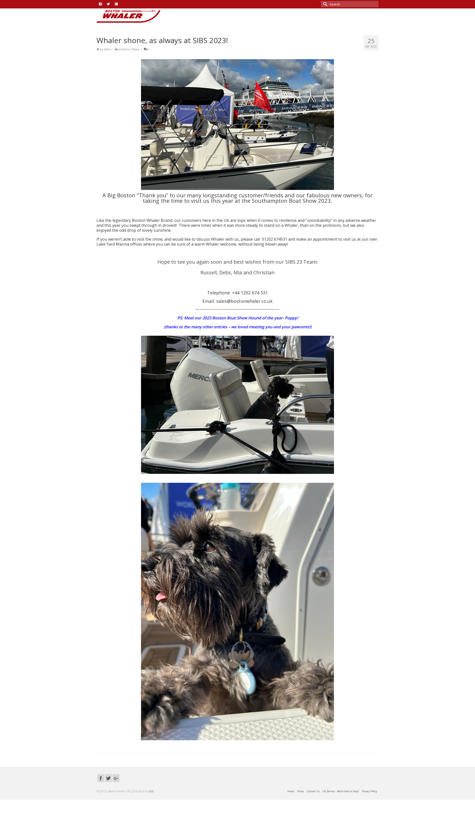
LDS (151, 791)
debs (107, 49)
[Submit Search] (324, 4)
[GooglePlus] (116, 778)
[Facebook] (100, 778)
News (135, 49)
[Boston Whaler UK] (141, 16)
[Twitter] (108, 778)
